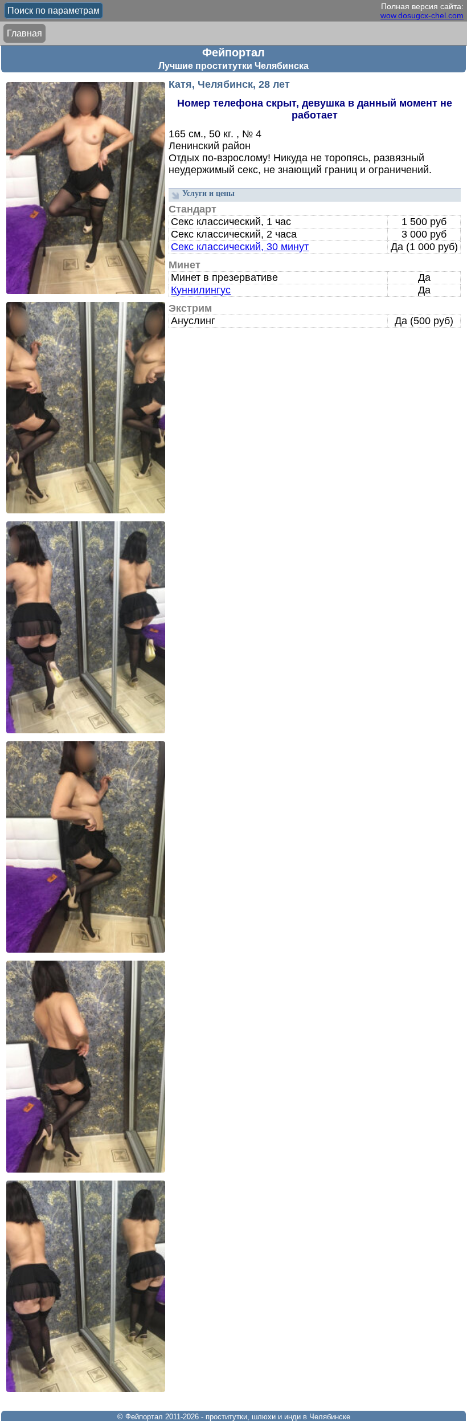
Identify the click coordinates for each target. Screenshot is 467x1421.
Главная (24, 33)
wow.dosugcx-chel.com (422, 15)
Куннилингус (201, 290)
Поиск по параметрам (53, 10)
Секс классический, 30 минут (240, 246)
